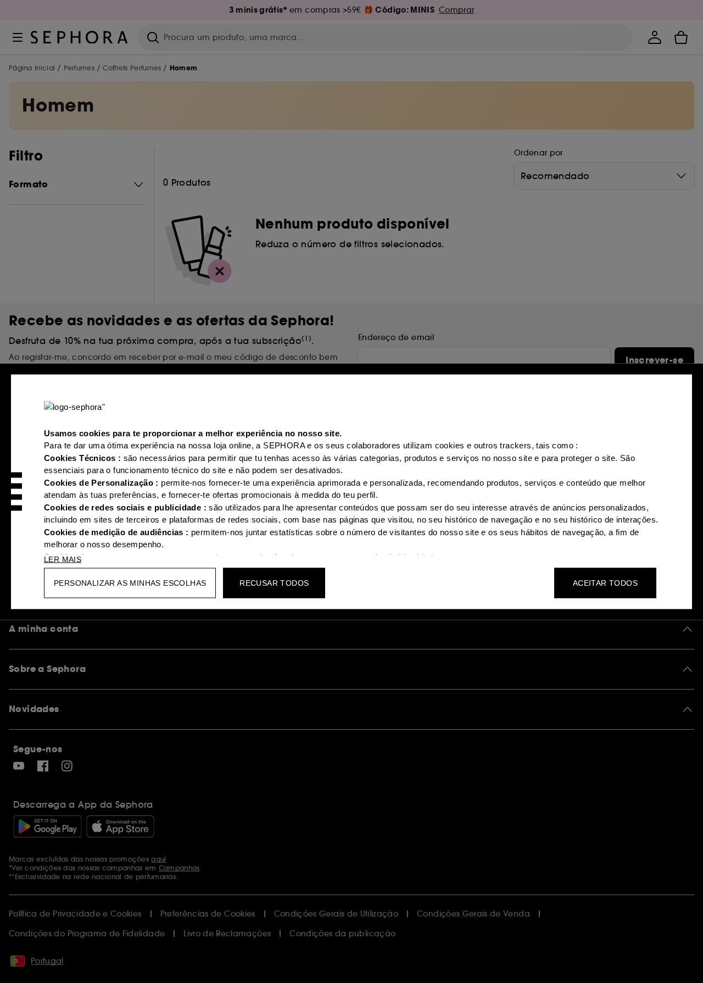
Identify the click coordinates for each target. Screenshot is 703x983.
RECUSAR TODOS (274, 582)
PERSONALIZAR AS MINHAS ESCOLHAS (130, 582)
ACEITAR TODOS (605, 582)
